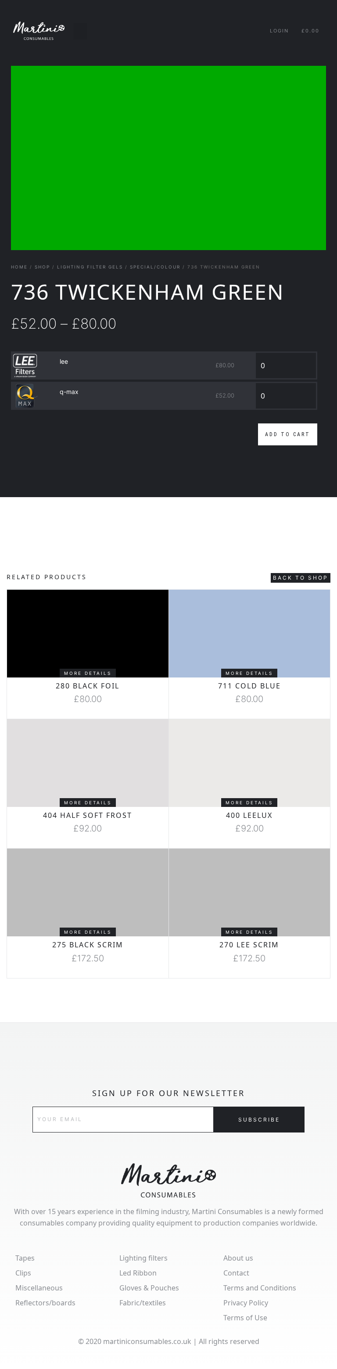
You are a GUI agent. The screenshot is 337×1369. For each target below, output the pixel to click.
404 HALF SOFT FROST (87, 815)
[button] (80, 31)
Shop (42, 266)
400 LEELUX (249, 815)
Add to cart (287, 434)
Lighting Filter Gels (90, 266)
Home (19, 266)
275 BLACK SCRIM (87, 945)
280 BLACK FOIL (87, 686)
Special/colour (155, 266)
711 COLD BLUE (249, 686)
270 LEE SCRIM (249, 945)
